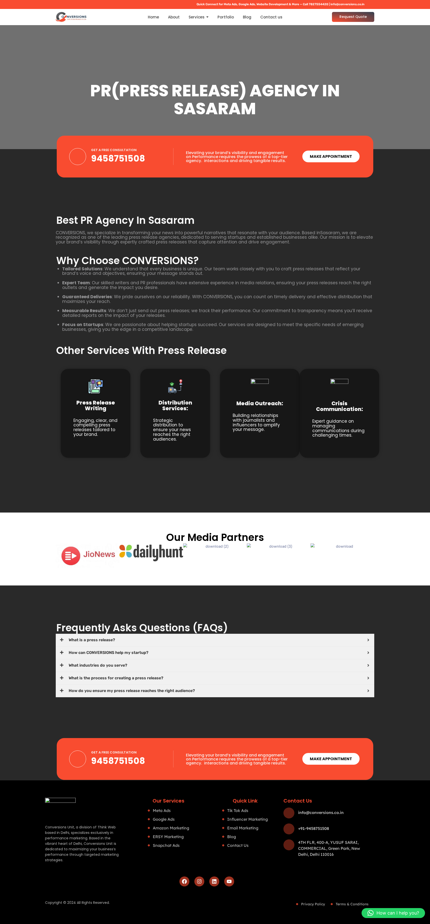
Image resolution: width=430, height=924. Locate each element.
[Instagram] (199, 881)
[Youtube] (229, 881)
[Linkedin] (214, 881)
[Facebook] (184, 881)
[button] (393, 913)
